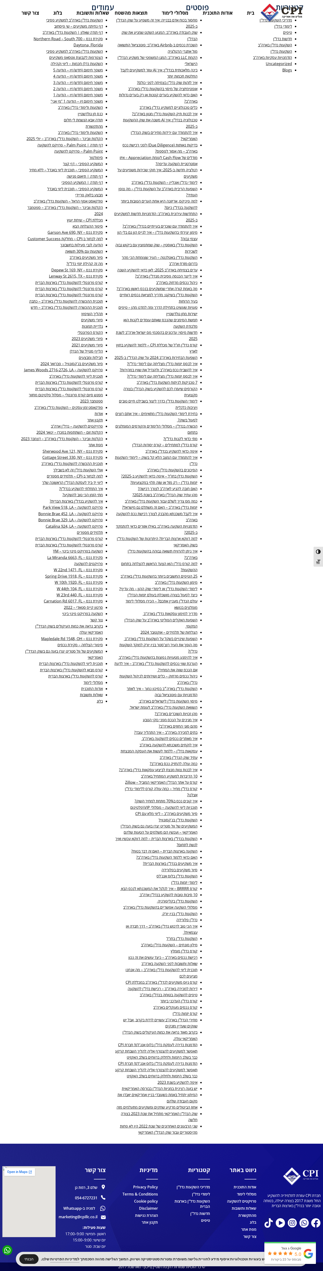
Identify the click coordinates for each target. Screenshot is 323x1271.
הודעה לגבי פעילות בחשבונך (81, 245)
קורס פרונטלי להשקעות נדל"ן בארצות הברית (69, 282)
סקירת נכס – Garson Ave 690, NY (75, 232)
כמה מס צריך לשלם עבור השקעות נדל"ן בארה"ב (161, 501)
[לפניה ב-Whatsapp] (103, 1208)
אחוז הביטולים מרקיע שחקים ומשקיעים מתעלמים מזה (157, 1107)
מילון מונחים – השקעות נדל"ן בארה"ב (169, 945)
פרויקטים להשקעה (88, 563)
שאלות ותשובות (91, 694)
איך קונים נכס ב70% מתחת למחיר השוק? (166, 801)
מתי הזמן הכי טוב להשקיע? (82, 494)
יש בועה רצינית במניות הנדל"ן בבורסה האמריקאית (159, 1088)
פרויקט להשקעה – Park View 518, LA (73, 507)
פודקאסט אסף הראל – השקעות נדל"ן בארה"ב (68, 201)
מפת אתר (95, 444)
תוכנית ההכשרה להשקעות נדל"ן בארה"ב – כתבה (66, 301)
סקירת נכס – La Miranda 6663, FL (75, 557)
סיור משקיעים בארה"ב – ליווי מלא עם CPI (166, 813)
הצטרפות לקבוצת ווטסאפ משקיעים (76, 57)
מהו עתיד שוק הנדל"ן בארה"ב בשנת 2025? (164, 494)
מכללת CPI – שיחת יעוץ (85, 220)
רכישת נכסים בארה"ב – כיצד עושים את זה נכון (162, 957)
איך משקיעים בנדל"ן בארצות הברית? (170, 863)
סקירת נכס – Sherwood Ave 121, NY (73, 451)
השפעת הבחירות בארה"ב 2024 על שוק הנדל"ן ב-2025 (155, 357)
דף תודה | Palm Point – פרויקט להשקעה (70, 145)
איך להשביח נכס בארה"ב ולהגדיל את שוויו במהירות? (158, 369)
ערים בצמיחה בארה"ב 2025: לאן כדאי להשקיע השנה (157, 270)
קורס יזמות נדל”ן (185, 1013)
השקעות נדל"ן (281, 51)
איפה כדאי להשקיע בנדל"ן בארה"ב (171, 451)
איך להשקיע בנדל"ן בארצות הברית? (76, 501)
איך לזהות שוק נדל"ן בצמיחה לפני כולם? (167, 82)
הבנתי (29, 1259)
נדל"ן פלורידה (186, 919)
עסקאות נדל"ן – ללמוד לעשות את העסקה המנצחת (159, 751)
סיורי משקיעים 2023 (87, 338)
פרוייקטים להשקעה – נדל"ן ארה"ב (77, 426)
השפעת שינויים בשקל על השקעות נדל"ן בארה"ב (160, 638)
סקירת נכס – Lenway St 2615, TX (76, 276)
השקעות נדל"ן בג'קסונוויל (178, 820)
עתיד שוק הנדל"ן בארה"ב (178, 757)
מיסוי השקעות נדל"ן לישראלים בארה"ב (167, 701)
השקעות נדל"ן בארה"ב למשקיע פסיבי (74, 51)
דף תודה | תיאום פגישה (85, 176)
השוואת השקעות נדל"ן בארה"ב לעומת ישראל (163, 707)
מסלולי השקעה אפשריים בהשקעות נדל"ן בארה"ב (160, 907)
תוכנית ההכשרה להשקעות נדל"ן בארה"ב (72, 463)
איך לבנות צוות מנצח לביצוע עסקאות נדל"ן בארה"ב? (158, 769)
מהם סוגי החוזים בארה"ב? (178, 726)
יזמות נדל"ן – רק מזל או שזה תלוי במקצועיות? (163, 482)
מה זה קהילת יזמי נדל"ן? (84, 263)
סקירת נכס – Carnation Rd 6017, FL (73, 601)
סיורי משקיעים (92, 320)
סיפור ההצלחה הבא (88, 226)
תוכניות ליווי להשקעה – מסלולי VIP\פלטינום (163, 807)
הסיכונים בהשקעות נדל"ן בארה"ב (172, 470)
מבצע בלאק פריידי (89, 195)
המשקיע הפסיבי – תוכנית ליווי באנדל (75, 188)
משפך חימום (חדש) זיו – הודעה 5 (78, 70)
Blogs (287, 70)
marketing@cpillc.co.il (78, 1216)
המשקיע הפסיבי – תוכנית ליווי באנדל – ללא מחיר (66, 170)
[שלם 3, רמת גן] (103, 1187)
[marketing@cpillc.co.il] (103, 1217)
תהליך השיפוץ (92, 313)
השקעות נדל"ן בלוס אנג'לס (177, 876)
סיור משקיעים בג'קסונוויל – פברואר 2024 (71, 363)
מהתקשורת (94, 126)
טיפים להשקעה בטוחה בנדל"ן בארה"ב (168, 994)
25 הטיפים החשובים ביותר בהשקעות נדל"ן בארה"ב (159, 576)
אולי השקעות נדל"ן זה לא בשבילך (78, 470)
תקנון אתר (95, 420)
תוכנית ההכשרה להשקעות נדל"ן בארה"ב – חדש (67, 307)
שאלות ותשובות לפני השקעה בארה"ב (169, 963)
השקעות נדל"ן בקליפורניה (177, 901)
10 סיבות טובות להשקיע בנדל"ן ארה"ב (168, 894)
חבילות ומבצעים (91, 357)
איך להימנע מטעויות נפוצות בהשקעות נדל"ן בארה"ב (157, 657)
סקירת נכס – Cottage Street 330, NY (72, 457)
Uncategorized (279, 63)
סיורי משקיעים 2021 (87, 345)
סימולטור (96, 157)
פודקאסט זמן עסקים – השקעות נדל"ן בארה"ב (68, 407)
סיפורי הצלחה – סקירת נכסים (80, 644)
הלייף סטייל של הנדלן (86, 351)
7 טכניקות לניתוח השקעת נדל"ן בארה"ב (167, 382)
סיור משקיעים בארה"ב (86, 257)
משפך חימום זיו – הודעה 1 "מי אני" (77, 101)
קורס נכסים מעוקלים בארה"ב (175, 1007)
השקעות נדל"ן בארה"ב (275, 45)
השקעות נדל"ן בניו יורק (179, 913)
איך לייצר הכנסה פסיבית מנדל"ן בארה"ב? (166, 276)
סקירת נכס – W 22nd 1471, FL (78, 569)
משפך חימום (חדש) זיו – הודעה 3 (78, 82)
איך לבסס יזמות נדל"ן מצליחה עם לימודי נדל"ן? (162, 363)
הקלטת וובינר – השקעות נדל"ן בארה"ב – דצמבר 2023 (62, 438)
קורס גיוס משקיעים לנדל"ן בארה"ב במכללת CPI (161, 982)
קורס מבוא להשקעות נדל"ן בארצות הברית (71, 670)
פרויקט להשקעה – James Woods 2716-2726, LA (63, 369)
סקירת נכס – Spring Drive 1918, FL (74, 576)
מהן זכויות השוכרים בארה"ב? (176, 713)
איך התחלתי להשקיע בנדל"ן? (81, 488)
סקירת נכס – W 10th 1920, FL (79, 582)
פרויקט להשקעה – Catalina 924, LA (74, 526)
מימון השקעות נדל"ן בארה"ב (176, 582)
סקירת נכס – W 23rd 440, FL (80, 595)
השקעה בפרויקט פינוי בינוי (82, 613)
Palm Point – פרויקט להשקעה (78, 151)
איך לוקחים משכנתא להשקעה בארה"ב (168, 745)
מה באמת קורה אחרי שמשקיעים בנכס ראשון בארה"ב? (157, 288)
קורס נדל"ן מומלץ (184, 951)
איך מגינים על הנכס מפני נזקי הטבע (170, 719)
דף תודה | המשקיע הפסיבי (82, 182)
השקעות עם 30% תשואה (84, 251)
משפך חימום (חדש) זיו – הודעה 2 (78, 88)
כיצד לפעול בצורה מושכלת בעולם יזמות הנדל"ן (162, 595)
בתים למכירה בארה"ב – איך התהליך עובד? (165, 732)
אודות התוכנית (92, 688)
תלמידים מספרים (90, 532)
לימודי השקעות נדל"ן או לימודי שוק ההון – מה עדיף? (158, 588)
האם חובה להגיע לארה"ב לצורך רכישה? (167, 488)
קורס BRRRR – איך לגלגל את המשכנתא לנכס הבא (158, 888)
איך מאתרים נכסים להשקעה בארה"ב (169, 738)
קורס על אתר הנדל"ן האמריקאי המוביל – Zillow (161, 782)
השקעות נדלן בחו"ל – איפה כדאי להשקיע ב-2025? (159, 476)
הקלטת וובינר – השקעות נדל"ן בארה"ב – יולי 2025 (64, 138)
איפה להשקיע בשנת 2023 (177, 1082)
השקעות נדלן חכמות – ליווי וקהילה (77, 63)
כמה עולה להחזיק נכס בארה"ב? (173, 763)
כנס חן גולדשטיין (90, 113)
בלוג (100, 701)
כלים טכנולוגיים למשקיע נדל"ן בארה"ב (168, 107)
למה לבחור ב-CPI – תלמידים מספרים (75, 476)
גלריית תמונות (92, 326)
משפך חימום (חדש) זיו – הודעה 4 (78, 76)
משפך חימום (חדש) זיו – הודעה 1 (78, 94)
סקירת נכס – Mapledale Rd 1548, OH (72, 638)
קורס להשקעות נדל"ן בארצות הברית (75, 676)
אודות (99, 413)
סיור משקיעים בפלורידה (179, 869)
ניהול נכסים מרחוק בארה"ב (176, 282)
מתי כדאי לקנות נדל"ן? (180, 438)
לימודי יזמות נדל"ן (184, 882)
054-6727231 (86, 1197)
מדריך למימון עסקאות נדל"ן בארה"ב (170, 613)
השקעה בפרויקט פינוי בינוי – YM (78, 551)
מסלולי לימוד (93, 682)
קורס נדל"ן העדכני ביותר (178, 1001)
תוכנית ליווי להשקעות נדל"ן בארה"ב (76, 376)
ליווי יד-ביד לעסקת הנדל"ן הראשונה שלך (72, 482)
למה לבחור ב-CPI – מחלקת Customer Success (65, 238)
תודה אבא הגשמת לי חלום (83, 120)
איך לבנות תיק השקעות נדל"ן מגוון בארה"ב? (164, 113)
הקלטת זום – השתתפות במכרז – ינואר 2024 (69, 432)
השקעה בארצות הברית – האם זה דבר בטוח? (164, 851)
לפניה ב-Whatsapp (79, 1208)
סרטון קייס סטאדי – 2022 (83, 607)
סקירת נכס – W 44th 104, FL (80, 588)
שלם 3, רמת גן (86, 1187)
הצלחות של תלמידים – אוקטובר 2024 (168, 632)
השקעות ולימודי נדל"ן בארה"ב (80, 107)
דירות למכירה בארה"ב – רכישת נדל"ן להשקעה (162, 988)
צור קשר (96, 620)
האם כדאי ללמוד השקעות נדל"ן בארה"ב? (166, 857)
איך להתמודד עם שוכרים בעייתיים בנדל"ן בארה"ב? (159, 226)
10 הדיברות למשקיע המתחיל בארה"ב (169, 776)
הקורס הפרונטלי (90, 332)
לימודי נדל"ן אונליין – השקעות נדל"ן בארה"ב (164, 182)
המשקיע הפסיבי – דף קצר (83, 163)
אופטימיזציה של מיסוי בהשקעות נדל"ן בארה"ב (162, 88)
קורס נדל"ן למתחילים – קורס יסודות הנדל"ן (164, 444)
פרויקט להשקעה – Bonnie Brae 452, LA (70, 513)
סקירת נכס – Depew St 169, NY (77, 270)
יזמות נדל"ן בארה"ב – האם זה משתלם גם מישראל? (159, 507)
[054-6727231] (103, 1197)
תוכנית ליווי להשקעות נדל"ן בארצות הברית (71, 663)
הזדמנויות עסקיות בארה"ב (272, 57)
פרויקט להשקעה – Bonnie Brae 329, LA (70, 520)
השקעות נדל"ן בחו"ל (181, 938)
